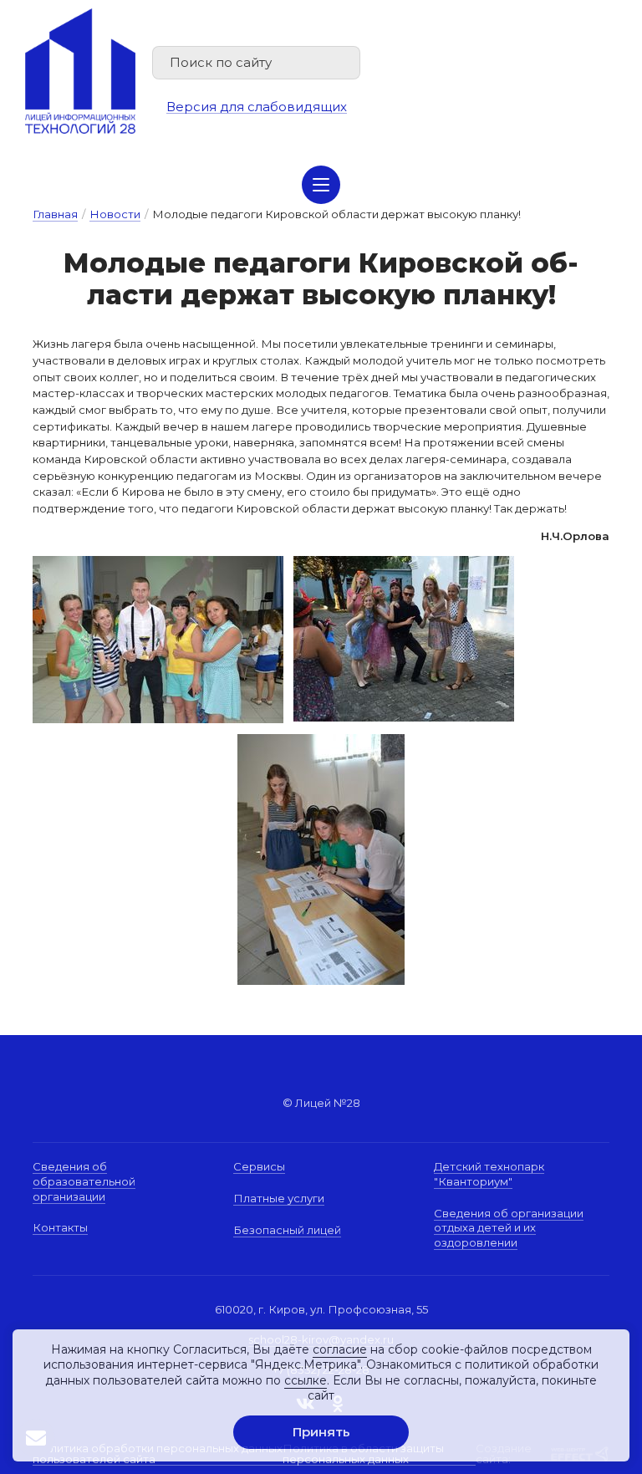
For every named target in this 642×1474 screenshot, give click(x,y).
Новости (114, 214)
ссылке (305, 1380)
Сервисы (259, 1166)
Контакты (60, 1227)
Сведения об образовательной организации (84, 1181)
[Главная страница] (80, 71)
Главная (55, 214)
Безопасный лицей (287, 1230)
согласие (340, 1349)
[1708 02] (403, 563)
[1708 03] (158, 563)
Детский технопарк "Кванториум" (489, 1174)
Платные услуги (278, 1198)
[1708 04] (321, 859)
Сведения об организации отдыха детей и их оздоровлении (508, 1227)
